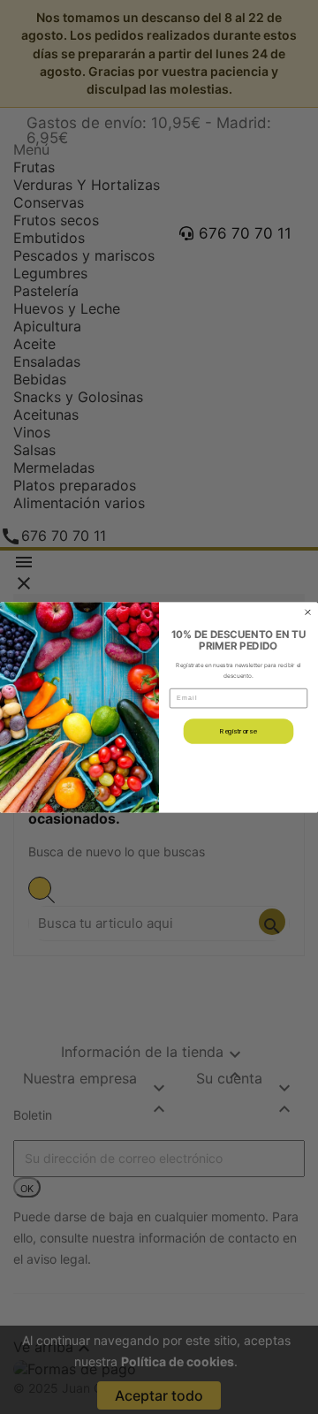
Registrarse (238, 731)
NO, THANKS (238, 768)
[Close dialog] (308, 611)
